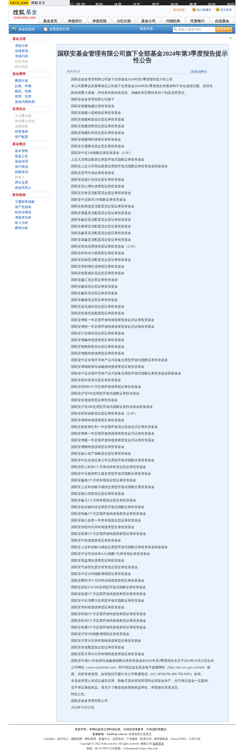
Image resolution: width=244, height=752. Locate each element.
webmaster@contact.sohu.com (140, 748)
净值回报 (99, 21)
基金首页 (50, 21)
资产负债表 (23, 207)
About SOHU (179, 739)
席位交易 (21, 182)
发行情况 (21, 166)
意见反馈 (179, 9)
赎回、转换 (23, 91)
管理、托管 (23, 96)
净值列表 (21, 56)
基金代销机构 (25, 102)
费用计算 (21, 81)
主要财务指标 (25, 202)
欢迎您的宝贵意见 (140, 734)
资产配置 (21, 137)
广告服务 (132, 739)
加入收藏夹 (204, 9)
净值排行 (75, 21)
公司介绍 (194, 739)
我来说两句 (199, 71)
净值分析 (21, 45)
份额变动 (21, 172)
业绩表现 (21, 51)
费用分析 (21, 228)
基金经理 (21, 161)
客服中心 (104, 739)
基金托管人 (23, 187)
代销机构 (173, 21)
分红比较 (124, 21)
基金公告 (21, 156)
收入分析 (21, 223)
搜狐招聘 (76, 739)
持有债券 (21, 131)
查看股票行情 (59, 29)
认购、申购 (23, 86)
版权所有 (158, 743)
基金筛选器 (26, 29)
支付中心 (63, 739)
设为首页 (226, 9)
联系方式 (146, 739)
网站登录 (90, 739)
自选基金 (222, 21)
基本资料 (21, 151)
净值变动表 (23, 217)
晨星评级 (146, 29)
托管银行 (197, 21)
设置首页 (118, 739)
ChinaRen (49, 739)
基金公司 (148, 21)
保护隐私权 (161, 739)
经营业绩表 (23, 212)
